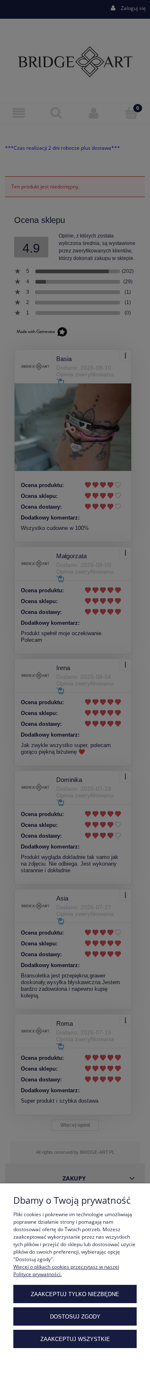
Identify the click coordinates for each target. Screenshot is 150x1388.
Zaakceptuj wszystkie (75, 1339)
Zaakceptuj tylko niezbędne (75, 1294)
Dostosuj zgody (75, 1317)
